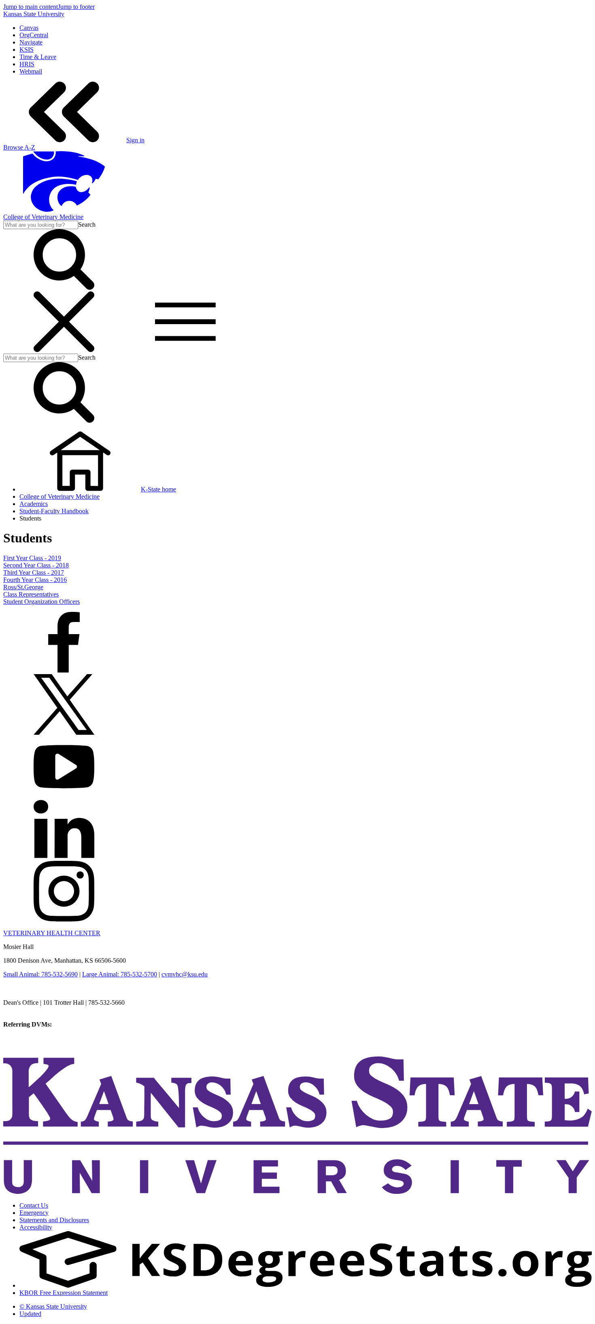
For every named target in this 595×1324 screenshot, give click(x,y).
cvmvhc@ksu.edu (185, 974)
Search (87, 224)
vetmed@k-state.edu (29, 1009)
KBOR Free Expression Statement (63, 1292)
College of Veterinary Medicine (43, 216)
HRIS (26, 64)
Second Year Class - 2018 (36, 565)
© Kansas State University (53, 1306)
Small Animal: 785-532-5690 (40, 974)
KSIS (26, 49)
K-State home (158, 489)
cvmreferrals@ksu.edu (82, 1024)
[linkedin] (64, 857)
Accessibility (35, 1227)
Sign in (135, 140)
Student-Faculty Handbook (54, 511)
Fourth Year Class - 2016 (35, 579)
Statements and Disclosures (54, 1219)
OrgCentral (33, 35)
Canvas (28, 27)
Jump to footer (76, 6)
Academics (33, 503)
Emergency (34, 1212)
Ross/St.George (23, 587)
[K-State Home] (64, 209)
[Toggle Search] (64, 287)
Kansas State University (33, 14)
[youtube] (64, 794)
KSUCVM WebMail (30, 1046)
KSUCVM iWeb (25, 1038)
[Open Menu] (124, 349)
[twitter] (64, 732)
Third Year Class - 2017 (33, 572)
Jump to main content (30, 6)
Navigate (30, 42)
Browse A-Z (19, 147)
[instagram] (64, 919)
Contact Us (33, 1205)
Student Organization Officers (41, 601)
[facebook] (64, 670)
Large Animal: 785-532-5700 (119, 974)
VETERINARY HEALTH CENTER (51, 933)
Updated (30, 1313)
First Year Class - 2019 (32, 557)
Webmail (30, 71)
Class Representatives (31, 594)
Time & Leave (37, 56)
